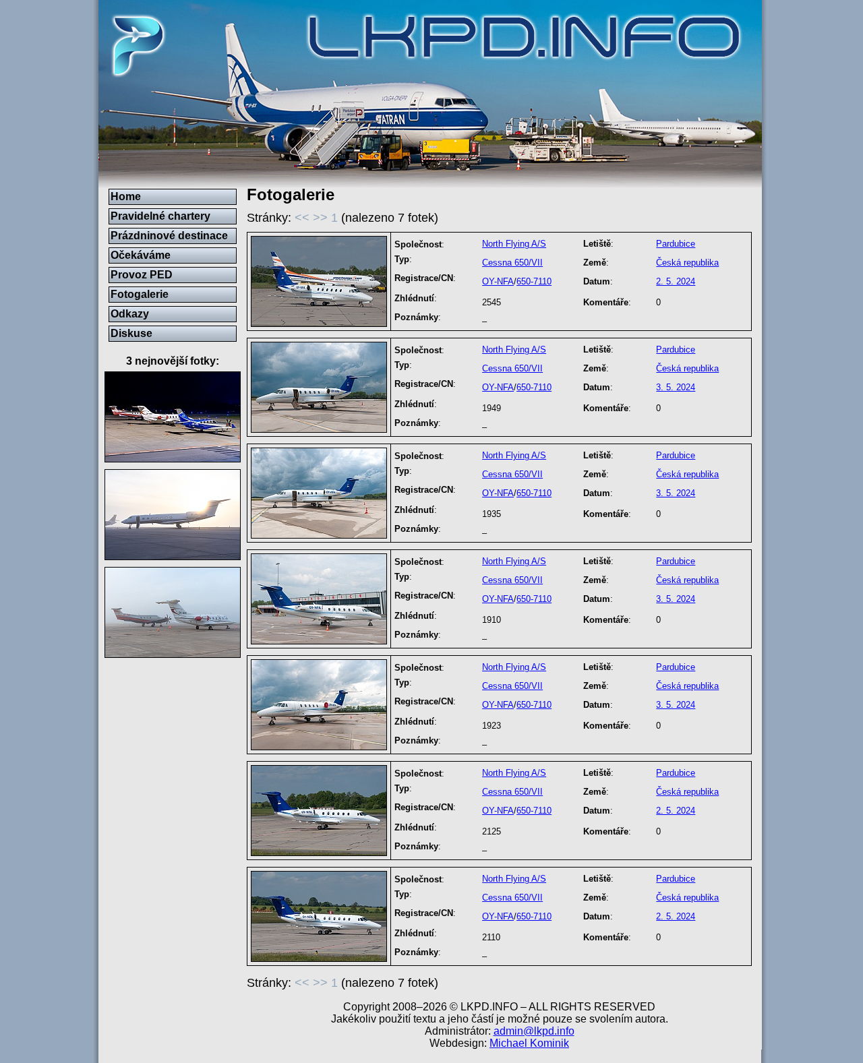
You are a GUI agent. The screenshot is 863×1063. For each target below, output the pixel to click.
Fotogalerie (140, 294)
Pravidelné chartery (160, 216)
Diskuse (131, 333)
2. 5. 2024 (675, 281)
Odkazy (130, 314)
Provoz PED (142, 274)
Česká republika (687, 262)
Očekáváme (141, 255)
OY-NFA (498, 281)
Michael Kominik (529, 1043)
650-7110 (534, 281)
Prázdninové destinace (169, 235)
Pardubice (675, 244)
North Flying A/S (514, 244)
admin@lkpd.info (534, 1031)
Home (126, 196)
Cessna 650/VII (512, 262)
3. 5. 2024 (675, 387)
